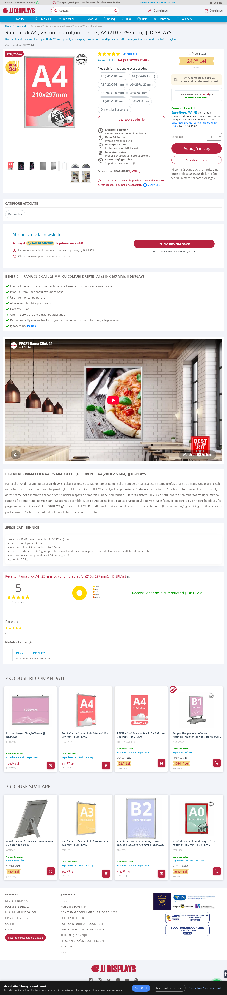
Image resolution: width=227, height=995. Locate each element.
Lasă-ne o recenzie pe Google (25, 937)
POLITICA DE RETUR (72, 918)
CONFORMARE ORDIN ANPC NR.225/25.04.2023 (89, 912)
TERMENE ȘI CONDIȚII (74, 935)
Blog (64, 901)
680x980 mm (140, 101)
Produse (20, 19)
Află (135, 171)
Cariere (10, 923)
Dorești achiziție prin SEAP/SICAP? (157, 2)
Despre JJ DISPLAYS (16, 901)
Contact (217, 3)
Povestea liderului (17, 906)
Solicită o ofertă (196, 160)
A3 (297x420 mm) (141, 84)
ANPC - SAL (67, 946)
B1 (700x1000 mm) (113, 101)
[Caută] (116, 10)
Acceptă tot (141, 988)
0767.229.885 (28, 2)
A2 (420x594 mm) (112, 84)
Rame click (21, 25)
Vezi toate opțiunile (132, 120)
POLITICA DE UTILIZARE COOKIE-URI (82, 923)
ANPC (64, 952)
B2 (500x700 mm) (112, 93)
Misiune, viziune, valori (20, 912)
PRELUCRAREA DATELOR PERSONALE (82, 929)
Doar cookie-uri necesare (169, 988)
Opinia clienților (16, 918)
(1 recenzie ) (130, 53)
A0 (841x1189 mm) (113, 76)
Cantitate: (177, 136)
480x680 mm (138, 93)
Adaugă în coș (197, 148)
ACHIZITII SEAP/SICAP (73, 906)
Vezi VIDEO (152, 184)
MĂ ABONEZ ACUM (174, 244)
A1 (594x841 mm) (143, 76)
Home (8, 25)
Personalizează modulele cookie (83, 940)
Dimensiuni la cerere (114, 109)
